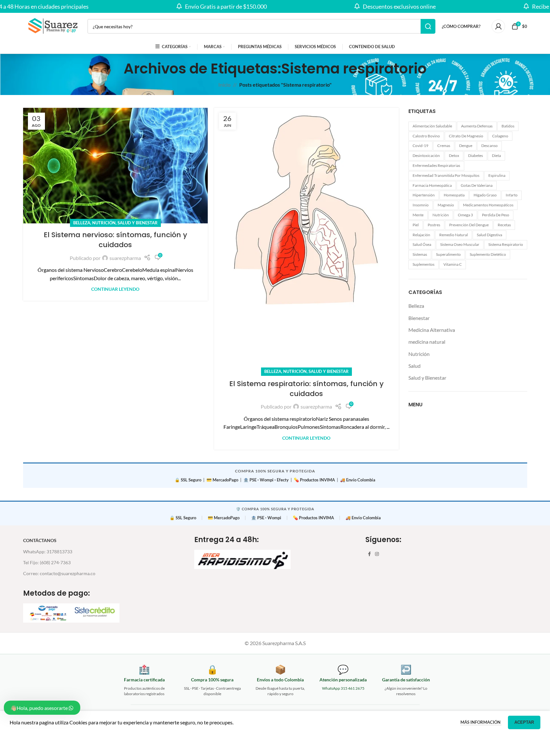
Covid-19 (420, 145)
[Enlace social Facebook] (369, 554)
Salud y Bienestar (138, 222)
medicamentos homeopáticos (488, 205)
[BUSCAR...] (428, 26)
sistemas (420, 254)
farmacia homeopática (432, 185)
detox (454, 155)
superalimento (448, 254)
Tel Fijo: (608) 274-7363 (47, 562)
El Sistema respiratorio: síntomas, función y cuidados (306, 389)
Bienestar (419, 318)
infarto (512, 195)
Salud (414, 366)
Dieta (496, 155)
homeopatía (454, 195)
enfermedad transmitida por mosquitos (446, 175)
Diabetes (475, 155)
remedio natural (453, 234)
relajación (421, 234)
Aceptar (524, 722)
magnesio (446, 205)
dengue (465, 145)
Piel (416, 224)
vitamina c (452, 264)
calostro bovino (426, 136)
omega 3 (465, 214)
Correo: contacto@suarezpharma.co (59, 573)
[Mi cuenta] (498, 26)
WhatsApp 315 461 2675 (343, 688)
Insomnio (421, 205)
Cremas (443, 145)
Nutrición (104, 222)
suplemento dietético (488, 254)
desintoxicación (426, 155)
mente (418, 214)
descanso (489, 145)
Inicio (224, 85)
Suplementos (423, 264)
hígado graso (485, 195)
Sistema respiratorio (505, 244)
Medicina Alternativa (431, 330)
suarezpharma (125, 258)
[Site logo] (52, 25)
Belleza (81, 222)
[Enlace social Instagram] (377, 554)
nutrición (440, 214)
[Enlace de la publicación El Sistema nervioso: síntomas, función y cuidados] (115, 165)
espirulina (496, 175)
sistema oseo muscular (459, 244)
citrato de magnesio (466, 136)
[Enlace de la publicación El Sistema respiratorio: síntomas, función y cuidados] (306, 240)
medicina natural (426, 342)
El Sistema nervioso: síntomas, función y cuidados (115, 240)
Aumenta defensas (477, 126)
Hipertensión (424, 195)
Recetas (504, 224)
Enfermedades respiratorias (436, 165)
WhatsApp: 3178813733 (47, 551)
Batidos (508, 126)
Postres (434, 224)
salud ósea (422, 244)
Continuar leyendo (115, 289)
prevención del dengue (469, 224)
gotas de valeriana (477, 185)
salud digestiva (489, 234)
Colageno (500, 136)
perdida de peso (495, 214)
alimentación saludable (432, 126)
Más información (481, 722)
